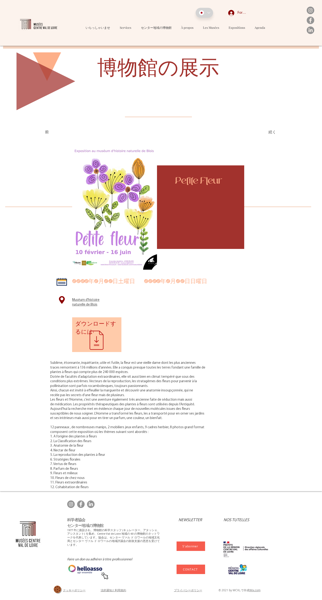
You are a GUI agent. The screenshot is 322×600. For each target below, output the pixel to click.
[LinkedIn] (310, 30)
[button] (211, 27)
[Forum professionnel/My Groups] (228, 12)
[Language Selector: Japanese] (204, 13)
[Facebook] (310, 20)
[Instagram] (310, 10)
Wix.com (254, 590)
